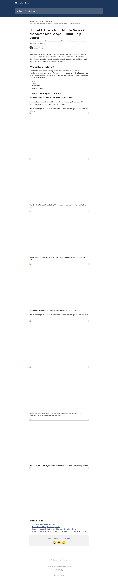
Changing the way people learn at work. (59, 566)
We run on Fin (60, 575)
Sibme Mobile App (46, 21)
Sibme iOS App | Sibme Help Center (44, 524)
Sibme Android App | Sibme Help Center (46, 527)
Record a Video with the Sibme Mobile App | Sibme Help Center (54, 529)
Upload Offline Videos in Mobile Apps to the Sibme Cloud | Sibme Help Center (59, 531)
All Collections (34, 21)
